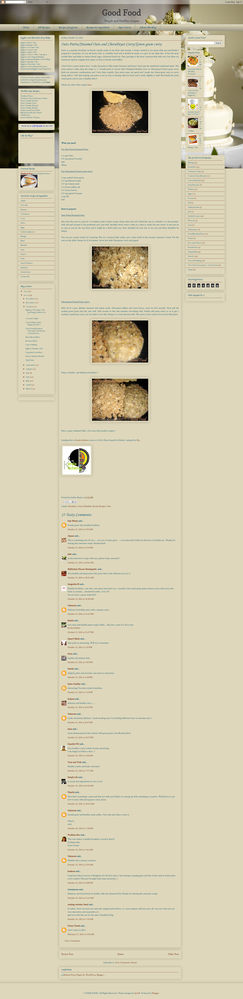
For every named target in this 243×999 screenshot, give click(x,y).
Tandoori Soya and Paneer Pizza (34, 98)
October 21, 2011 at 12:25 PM (81, 614)
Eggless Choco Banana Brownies (34, 66)
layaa (70, 729)
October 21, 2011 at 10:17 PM (80, 737)
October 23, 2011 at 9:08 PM (80, 882)
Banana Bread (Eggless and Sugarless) (36, 69)
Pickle (190, 238)
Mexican (191, 220)
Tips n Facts (124, 27)
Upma (190, 270)
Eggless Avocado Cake (30, 47)
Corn (23, 218)
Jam (189, 211)
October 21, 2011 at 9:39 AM (80, 529)
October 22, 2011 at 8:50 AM (80, 785)
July (28, 373)
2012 (26, 291)
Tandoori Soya (27, 96)
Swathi (71, 668)
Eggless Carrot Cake (29, 50)
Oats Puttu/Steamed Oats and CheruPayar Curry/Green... (35, 330)
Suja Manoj (73, 520)
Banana (23, 209)
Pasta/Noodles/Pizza (196, 234)
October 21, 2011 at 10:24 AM (81, 577)
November (30, 303)
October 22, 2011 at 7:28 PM (80, 828)
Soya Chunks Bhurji (29, 108)
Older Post (173, 954)
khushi (70, 620)
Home (26, 27)
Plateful (71, 792)
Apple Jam (29, 360)
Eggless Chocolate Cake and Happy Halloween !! (35, 312)
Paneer (23, 254)
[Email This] (64, 501)
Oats (109, 506)
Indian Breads (193, 207)
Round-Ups (193, 247)
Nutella (24, 245)
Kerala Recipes (99, 506)
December (30, 299)
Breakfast (72, 506)
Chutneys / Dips (194, 171)
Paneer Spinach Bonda (34, 356)
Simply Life (73, 777)
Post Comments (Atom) (126, 962)
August (29, 369)
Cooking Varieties (42, 173)
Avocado (24, 205)
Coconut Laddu (31, 318)
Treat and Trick (74, 762)
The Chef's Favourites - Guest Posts (203, 265)
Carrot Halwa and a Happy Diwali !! (33, 323)
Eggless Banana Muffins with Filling (35, 59)
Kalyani (71, 698)
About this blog (148, 27)
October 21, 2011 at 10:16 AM (81, 562)
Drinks (191, 189)
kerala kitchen (74, 627)
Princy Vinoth (74, 925)
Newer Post (67, 954)
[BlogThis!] (67, 501)
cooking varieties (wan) (78, 904)
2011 (26, 295)
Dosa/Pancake (193, 185)
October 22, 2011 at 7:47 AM (80, 770)
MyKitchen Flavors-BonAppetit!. (82, 569)
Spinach (24, 267)
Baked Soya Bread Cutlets (31, 113)
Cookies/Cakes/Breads (197, 176)
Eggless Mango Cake (29, 45)
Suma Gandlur (74, 683)
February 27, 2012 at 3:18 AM (81, 934)
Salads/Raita (193, 252)
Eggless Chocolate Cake (30, 64)
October (29, 307)
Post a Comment (72, 940)
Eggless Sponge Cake (29, 62)
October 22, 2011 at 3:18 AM (80, 755)
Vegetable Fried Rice (33, 352)
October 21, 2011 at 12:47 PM (81, 632)
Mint (23, 241)
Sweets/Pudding (194, 261)
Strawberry (25, 272)
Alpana (71, 535)
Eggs (22, 227)
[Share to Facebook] (72, 501)
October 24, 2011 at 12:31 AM (81, 898)
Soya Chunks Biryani (29, 105)
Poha (23, 258)
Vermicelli (25, 276)
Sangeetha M (73, 584)
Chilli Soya (25, 115)
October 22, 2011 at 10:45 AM (81, 803)
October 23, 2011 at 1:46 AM (80, 849)
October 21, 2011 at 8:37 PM (80, 722)
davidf (137, 993)
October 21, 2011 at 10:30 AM (81, 599)
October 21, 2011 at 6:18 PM (80, 677)
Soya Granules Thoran (30, 117)
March (29, 389)
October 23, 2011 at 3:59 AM (80, 864)
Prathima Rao (74, 834)
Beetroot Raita (31, 341)
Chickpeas (25, 214)
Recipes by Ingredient (97, 27)
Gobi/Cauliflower (28, 232)
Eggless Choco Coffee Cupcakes (34, 54)
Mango (23, 236)
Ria (138, 440)
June (28, 377)
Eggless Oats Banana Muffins (32, 57)
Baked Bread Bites (32, 337)
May (28, 381)
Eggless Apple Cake (29, 52)
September (31, 365)
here (90, 84)
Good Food (121, 12)
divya (70, 653)
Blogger (155, 993)
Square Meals (74, 638)
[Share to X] (70, 501)
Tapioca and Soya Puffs (30, 110)
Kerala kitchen (81, 440)
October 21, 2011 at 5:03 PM (80, 662)
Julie (70, 554)
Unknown (72, 605)
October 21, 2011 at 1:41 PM (80, 647)
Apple (23, 201)
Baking (191, 162)
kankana (71, 871)
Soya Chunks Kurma (29, 101)
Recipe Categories (67, 27)
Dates (23, 223)
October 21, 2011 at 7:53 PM (80, 692)
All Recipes (44, 27)
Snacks (191, 256)
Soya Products (27, 263)
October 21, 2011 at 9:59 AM (80, 547)
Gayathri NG (73, 744)
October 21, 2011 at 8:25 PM (80, 707)
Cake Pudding (31, 345)
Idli (189, 203)
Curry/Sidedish (84, 506)
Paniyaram (192, 229)
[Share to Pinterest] (75, 501)
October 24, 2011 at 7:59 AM (80, 919)
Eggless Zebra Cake (29, 43)
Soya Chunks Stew (29, 103)
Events (191, 198)
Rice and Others (194, 243)
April (28, 385)
